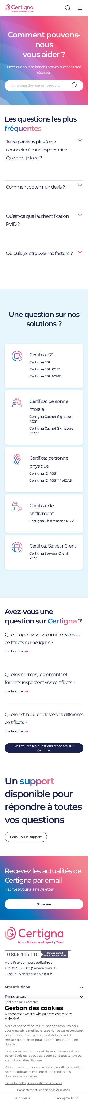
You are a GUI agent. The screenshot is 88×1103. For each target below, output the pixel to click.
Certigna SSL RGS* (44, 369)
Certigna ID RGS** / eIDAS (50, 480)
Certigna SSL (40, 362)
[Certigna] (19, 8)
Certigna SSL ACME (45, 376)
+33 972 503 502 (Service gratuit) (31, 968)
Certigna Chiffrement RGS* (51, 521)
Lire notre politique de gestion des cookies (33, 1083)
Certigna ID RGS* (43, 473)
